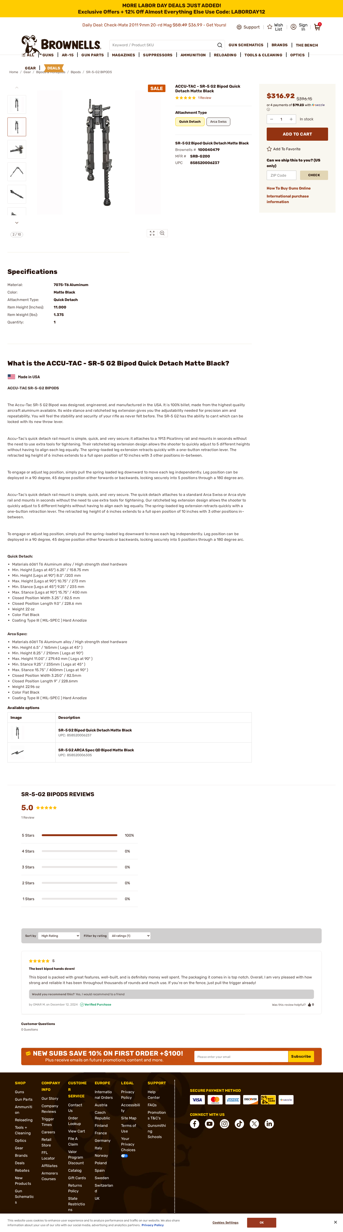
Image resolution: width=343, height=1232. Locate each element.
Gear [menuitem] (30, 68)
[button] (299, 27)
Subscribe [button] (301, 1056)
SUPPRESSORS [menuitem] (158, 55)
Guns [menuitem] (48, 55)
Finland (101, 1125)
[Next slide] (17, 222)
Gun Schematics (24, 1196)
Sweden (102, 1178)
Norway (101, 1155)
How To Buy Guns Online (289, 188)
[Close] (335, 1222)
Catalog (75, 1170)
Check (314, 175)
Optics (20, 1140)
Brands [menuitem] (280, 45)
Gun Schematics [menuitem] (246, 45)
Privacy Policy (153, 1225)
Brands (21, 1155)
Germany (103, 1140)
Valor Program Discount (76, 1157)
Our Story (50, 1098)
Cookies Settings (225, 1223)
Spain (100, 1170)
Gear (19, 1148)
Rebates (22, 1170)
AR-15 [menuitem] (68, 55)
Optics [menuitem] (297, 55)
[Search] (220, 45)
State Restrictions (76, 1204)
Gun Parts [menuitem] (92, 55)
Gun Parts (23, 1099)
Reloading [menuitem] (225, 55)
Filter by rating (95, 936)
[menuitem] (30, 55)
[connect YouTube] (209, 1123)
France (101, 1133)
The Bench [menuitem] (307, 45)
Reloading (24, 1120)
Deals (20, 1163)
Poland (101, 1163)
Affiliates (49, 1166)
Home (13, 72)
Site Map (128, 1118)
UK (97, 1198)
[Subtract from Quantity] (271, 119)
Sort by (30, 936)
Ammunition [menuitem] (193, 55)
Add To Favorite (287, 149)
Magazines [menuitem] (123, 55)
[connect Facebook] (194, 1123)
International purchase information (288, 199)
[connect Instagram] (224, 1123)
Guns (19, 1092)
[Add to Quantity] (291, 119)
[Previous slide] (17, 87)
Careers (48, 1132)
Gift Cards (77, 1178)
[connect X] (254, 1123)
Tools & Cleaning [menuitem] (263, 55)
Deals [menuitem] (53, 68)
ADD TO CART (297, 134)
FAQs (152, 1105)
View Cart (76, 1131)
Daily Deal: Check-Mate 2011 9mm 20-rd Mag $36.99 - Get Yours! (154, 25)
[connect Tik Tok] (239, 1123)
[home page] (61, 45)
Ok (262, 1223)
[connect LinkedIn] (269, 1123)
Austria (101, 1105)
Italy (98, 1148)
